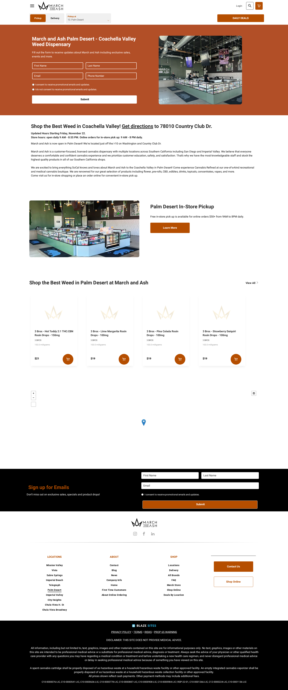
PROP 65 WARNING (165, 632)
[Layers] (254, 393)
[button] (32, 6)
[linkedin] (153, 534)
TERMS (138, 632)
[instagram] (135, 534)
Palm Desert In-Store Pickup (182, 206)
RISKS (148, 632)
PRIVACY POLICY (121, 632)
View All (251, 283)
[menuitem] (54, 565)
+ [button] (33, 393)
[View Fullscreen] (33, 404)
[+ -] (143, 426)
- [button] (33, 397)
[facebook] (144, 534)
